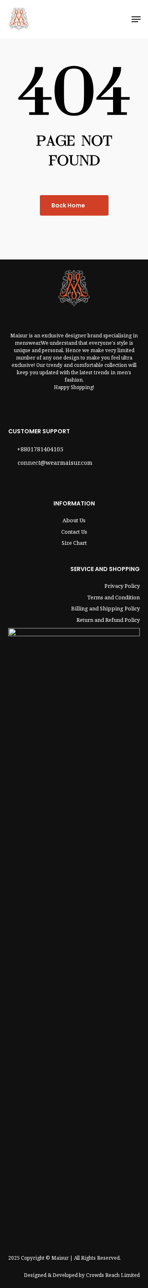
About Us (74, 520)
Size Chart (74, 542)
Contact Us (74, 531)
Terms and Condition (113, 597)
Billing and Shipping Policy (105, 608)
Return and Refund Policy (108, 620)
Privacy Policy (122, 585)
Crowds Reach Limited (113, 1275)
